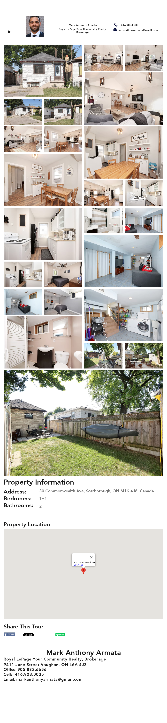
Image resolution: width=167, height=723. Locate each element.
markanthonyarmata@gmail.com (138, 30)
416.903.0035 (129, 25)
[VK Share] (45, 634)
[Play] (9, 32)
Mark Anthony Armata (83, 25)
